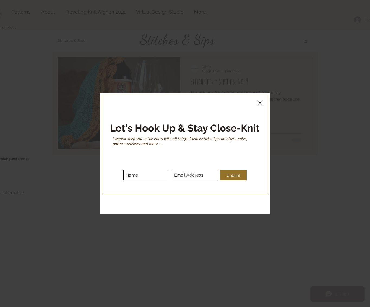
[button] (260, 102)
